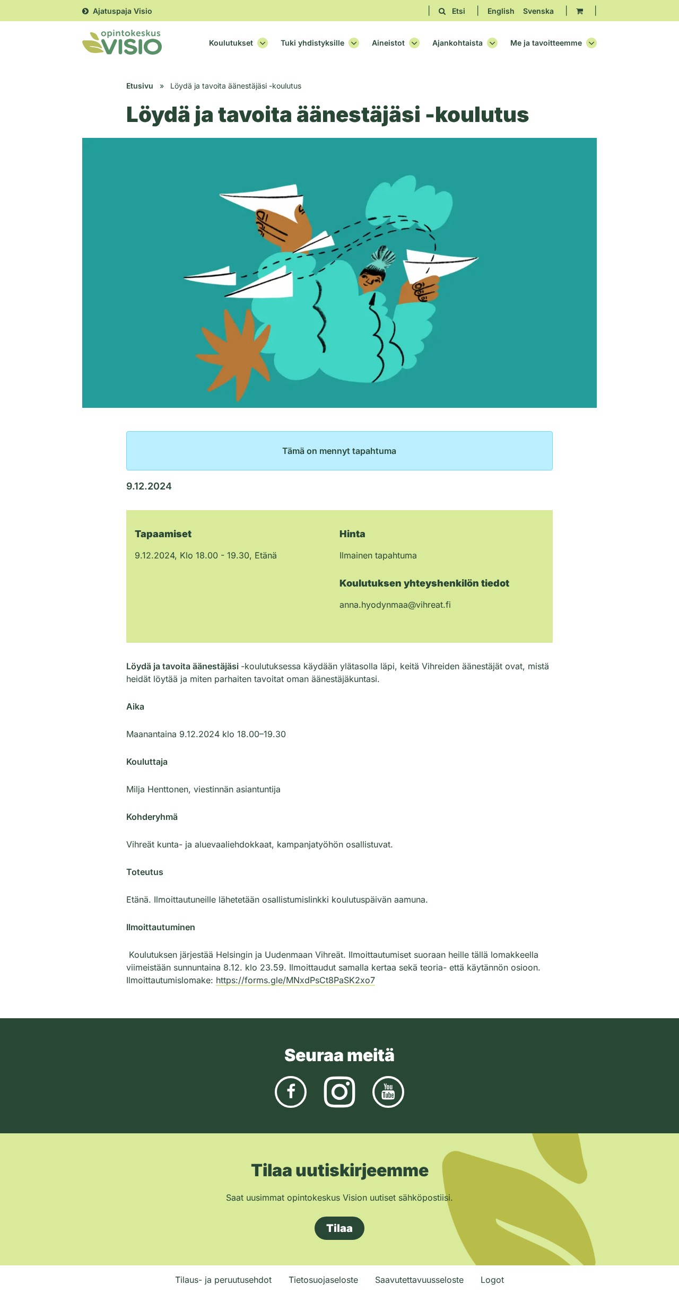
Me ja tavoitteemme (546, 43)
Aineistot (388, 43)
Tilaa (339, 1228)
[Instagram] (339, 1091)
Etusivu (139, 85)
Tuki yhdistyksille (312, 43)
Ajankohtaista (457, 43)
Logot (492, 1279)
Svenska (538, 10)
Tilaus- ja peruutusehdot (223, 1279)
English (501, 10)
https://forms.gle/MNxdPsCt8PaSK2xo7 (295, 980)
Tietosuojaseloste (323, 1279)
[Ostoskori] (579, 10)
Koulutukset (231, 43)
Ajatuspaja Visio (122, 10)
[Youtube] (388, 1091)
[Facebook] (291, 1091)
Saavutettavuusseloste (419, 1279)
